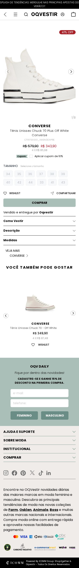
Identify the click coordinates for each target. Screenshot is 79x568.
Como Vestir (13, 221)
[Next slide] (73, 313)
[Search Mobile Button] (26, 14)
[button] (71, 71)
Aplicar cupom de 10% (49, 156)
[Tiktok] (41, 473)
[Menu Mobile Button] (15, 14)
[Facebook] (14, 473)
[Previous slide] (5, 315)
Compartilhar (66, 193)
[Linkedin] (48, 473)
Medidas (10, 240)
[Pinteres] (23, 473)
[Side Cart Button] (73, 14)
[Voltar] (5, 14)
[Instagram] (5, 473)
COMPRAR (39, 203)
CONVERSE (39, 125)
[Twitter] (32, 473)
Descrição (11, 230)
